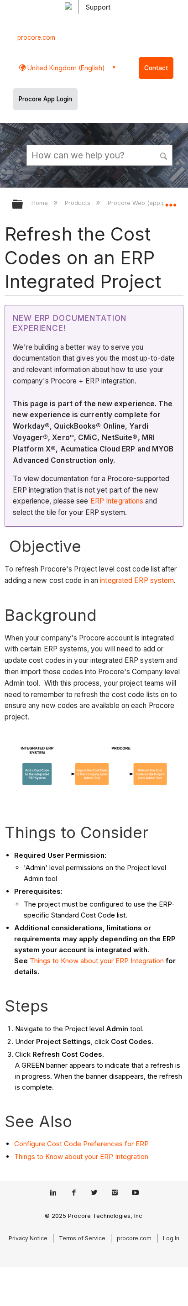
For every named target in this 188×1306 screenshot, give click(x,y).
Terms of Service (82, 1238)
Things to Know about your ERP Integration (97, 960)
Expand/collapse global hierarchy (23, 204)
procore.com (36, 37)
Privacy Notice (28, 1238)
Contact (156, 68)
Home (40, 202)
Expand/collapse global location (170, 201)
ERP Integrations (117, 501)
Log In (171, 1238)
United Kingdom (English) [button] (65, 68)
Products (78, 202)
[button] (164, 154)
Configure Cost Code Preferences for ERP (81, 1143)
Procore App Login (45, 99)
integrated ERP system (137, 580)
